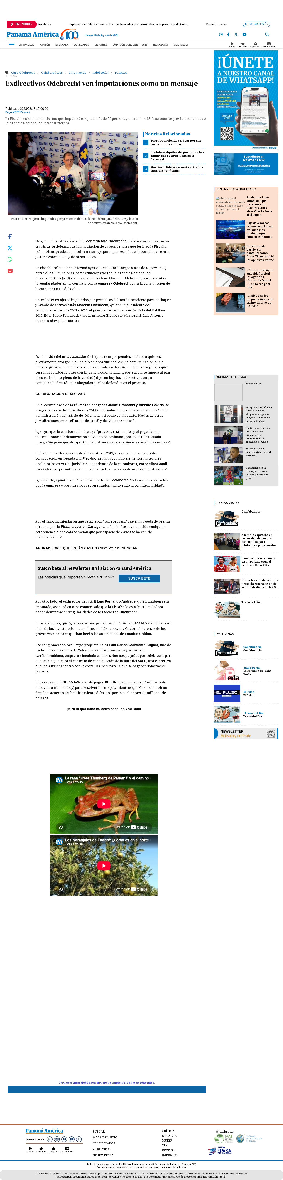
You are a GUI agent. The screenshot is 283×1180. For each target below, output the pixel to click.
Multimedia (181, 44)
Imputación (78, 72)
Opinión (45, 44)
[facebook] (228, 34)
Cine (165, 1145)
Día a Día (169, 1135)
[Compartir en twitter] (10, 248)
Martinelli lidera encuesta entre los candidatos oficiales (176, 169)
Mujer (167, 1140)
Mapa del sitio (105, 1137)
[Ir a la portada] (33, 35)
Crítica (168, 1131)
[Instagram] (221, 34)
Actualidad (27, 44)
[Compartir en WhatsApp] (10, 260)
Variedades (81, 44)
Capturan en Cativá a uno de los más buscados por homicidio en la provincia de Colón (258, 434)
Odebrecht (101, 72)
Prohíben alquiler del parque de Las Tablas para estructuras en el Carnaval (177, 155)
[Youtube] (244, 34)
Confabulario (251, 512)
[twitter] (236, 34)
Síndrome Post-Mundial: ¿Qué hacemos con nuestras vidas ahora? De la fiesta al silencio (259, 206)
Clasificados (104, 1143)
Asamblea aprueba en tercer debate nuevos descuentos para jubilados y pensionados (258, 540)
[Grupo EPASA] (220, 1154)
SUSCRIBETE (139, 578)
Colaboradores (52, 72)
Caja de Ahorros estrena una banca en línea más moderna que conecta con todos (259, 230)
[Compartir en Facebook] (10, 236)
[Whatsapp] (49, 1139)
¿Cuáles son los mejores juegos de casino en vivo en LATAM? (259, 301)
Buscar (99, 1131)
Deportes (101, 44)
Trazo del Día (253, 383)
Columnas (224, 634)
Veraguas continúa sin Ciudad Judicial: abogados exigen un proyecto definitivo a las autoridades (259, 414)
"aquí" (222, 1176)
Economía (61, 44)
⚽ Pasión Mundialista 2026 (130, 44)
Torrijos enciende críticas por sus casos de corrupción (175, 142)
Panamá (121, 72)
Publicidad (102, 1149)
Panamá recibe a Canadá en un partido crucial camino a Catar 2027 (258, 561)
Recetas (168, 1150)
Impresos (170, 1155)
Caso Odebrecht (23, 72)
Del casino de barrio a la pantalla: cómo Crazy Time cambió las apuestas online (260, 253)
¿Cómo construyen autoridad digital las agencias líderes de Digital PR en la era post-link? (259, 278)
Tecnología (160, 44)
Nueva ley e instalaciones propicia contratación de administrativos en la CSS (259, 583)
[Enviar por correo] (10, 272)
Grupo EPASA (103, 1155)
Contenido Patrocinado (235, 189)
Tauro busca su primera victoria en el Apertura (258, 452)
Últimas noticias (231, 376)
